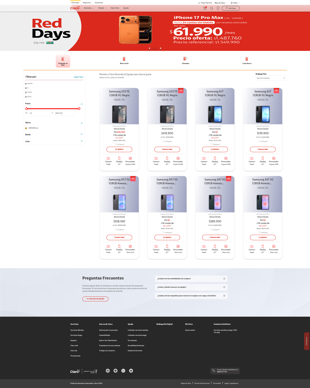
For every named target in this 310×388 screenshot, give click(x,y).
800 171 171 (222, 372)
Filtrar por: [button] (31, 77)
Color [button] (27, 142)
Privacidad (217, 383)
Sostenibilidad (104, 335)
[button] (204, 8)
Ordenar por (261, 74)
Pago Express (206, 3)
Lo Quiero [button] (119, 149)
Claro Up (73, 351)
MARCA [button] (28, 123)
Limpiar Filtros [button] (78, 77)
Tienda (101, 8)
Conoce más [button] (167, 149)
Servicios (87, 8)
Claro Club (115, 8)
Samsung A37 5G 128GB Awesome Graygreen (215, 181)
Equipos (73, 340)
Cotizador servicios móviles (138, 330)
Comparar (120, 144)
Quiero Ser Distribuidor (108, 340)
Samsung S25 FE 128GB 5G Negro (119, 93)
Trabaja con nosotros (107, 351)
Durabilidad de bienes (136, 346)
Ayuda (126, 8)
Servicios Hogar (76, 335)
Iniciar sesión (190, 330)
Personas (75, 3)
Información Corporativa (108, 330)
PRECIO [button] (28, 104)
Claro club (74, 346)
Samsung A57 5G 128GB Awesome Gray (119, 181)
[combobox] (271, 78)
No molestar (132, 340)
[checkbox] (53, 128)
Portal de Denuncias (202, 383)
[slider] (26, 108)
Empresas (99, 3)
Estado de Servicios (135, 351)
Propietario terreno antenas (109, 346)
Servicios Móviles (77, 330)
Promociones (75, 356)
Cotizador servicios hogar (137, 335)
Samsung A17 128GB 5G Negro (215, 93)
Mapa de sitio (186, 383)
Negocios (87, 3)
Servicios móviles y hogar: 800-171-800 (225, 331)
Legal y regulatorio (231, 383)
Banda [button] (28, 135)
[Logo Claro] (75, 8)
